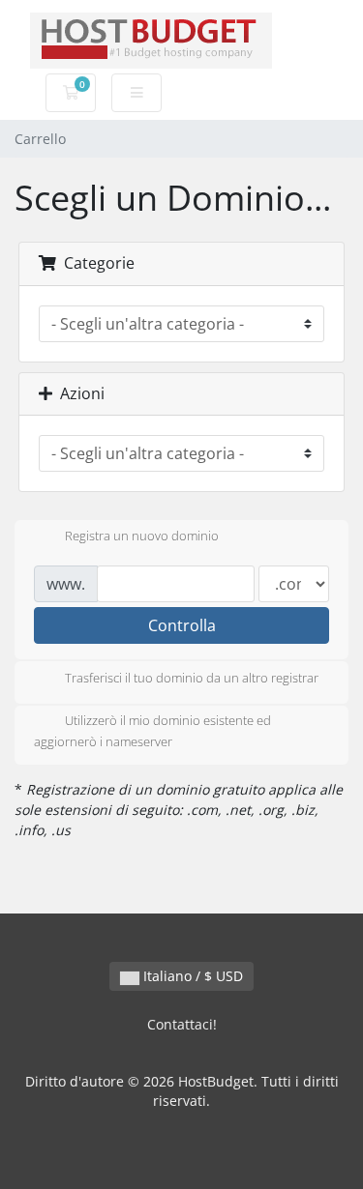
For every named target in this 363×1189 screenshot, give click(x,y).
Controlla (182, 625)
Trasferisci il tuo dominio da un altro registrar (191, 677)
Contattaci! (182, 1024)
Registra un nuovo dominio (142, 536)
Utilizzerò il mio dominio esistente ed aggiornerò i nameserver (152, 730)
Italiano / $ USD (191, 976)
